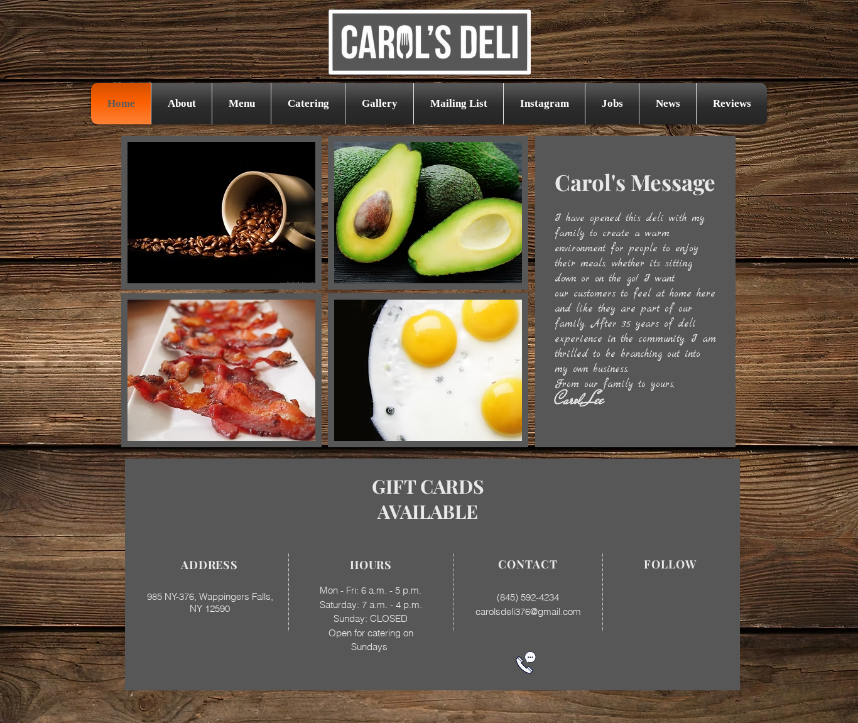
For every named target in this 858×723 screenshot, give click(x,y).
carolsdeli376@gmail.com (528, 611)
